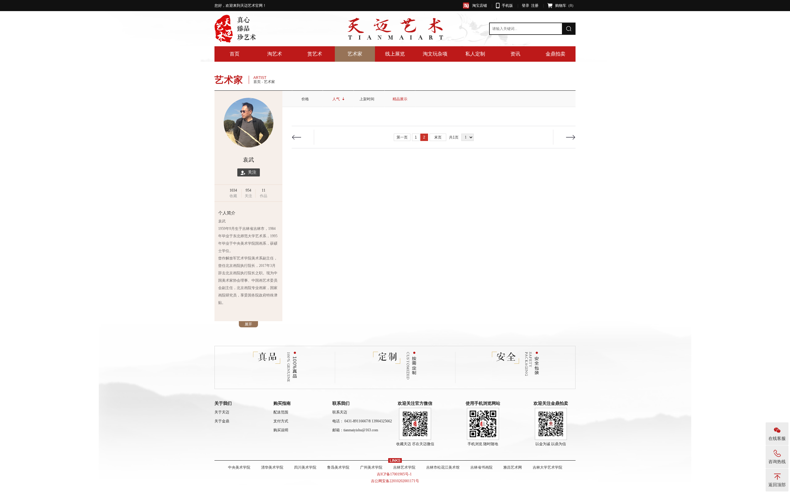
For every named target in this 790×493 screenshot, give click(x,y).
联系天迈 (339, 412)
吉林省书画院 (481, 467)
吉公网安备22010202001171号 (395, 481)
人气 (336, 99)
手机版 (507, 5)
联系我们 (341, 403)
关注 (250, 172)
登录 (525, 5)
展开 (248, 324)
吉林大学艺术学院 (547, 467)
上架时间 (367, 99)
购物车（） (565, 5)
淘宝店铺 (479, 5)
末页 (438, 137)
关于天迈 (221, 412)
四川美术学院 (305, 467)
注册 (534, 5)
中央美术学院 (239, 467)
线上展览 (395, 53)
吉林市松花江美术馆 (442, 467)
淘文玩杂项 (435, 53)
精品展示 (400, 99)
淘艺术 (274, 53)
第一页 (402, 137)
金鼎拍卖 (555, 53)
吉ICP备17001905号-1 (395, 474)
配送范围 (280, 412)
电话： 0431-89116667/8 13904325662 (362, 421)
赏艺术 (314, 53)
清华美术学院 (272, 467)
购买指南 (282, 403)
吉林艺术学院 (404, 467)
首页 (234, 53)
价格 (305, 99)
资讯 (515, 53)
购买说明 (280, 430)
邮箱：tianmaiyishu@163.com (355, 430)
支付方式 (280, 421)
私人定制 (475, 53)
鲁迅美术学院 (338, 467)
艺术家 (354, 53)
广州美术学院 (371, 467)
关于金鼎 (221, 421)
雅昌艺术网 (512, 467)
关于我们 (223, 403)
